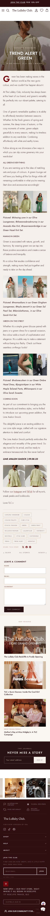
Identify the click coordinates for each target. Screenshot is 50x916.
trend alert (18, 541)
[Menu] (3, 10)
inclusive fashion (11, 531)
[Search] (9, 10)
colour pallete (10, 520)
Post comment (14, 609)
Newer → (42, 553)
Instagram (18, 491)
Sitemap (37, 913)
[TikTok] (9, 829)
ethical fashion (11, 525)
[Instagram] (4, 829)
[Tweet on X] (23, 547)
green (24, 525)
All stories (24, 553)
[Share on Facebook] (27, 547)
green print (36, 525)
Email (6, 576)
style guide (21, 536)
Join (41, 871)
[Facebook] (14, 829)
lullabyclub (27, 531)
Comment (8, 587)
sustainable (34, 536)
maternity (40, 531)
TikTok (29, 491)
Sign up (40, 760)
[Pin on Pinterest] (30, 547)
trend (7, 541)
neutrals (8, 536)
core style (25, 520)
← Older (7, 553)
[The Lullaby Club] (22, 10)
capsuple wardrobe (12, 515)
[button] (43, 909)
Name (6, 566)
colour (27, 515)
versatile (31, 541)
